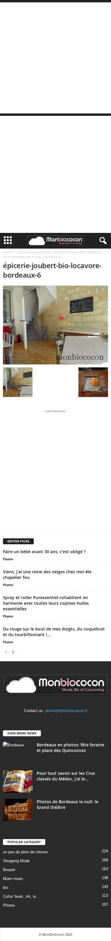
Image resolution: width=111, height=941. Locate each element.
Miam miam (13, 878)
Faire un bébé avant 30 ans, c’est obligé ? (44, 551)
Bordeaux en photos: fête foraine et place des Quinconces (70, 747)
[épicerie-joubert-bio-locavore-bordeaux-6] (55, 325)
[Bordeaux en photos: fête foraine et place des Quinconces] (18, 753)
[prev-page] (6, 652)
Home (7, 252)
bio (5, 887)
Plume (8, 559)
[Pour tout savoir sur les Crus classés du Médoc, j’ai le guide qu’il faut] (18, 781)
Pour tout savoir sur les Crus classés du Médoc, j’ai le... (66, 776)
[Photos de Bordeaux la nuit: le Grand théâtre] (18, 810)
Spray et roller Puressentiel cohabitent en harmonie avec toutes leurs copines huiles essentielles (46, 603)
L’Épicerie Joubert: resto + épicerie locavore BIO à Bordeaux (59, 252)
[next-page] (13, 652)
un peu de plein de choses (25, 852)
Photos (9, 905)
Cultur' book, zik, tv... (21, 896)
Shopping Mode (16, 861)
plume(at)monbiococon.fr (66, 710)
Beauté (9, 870)
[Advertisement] (55, 57)
